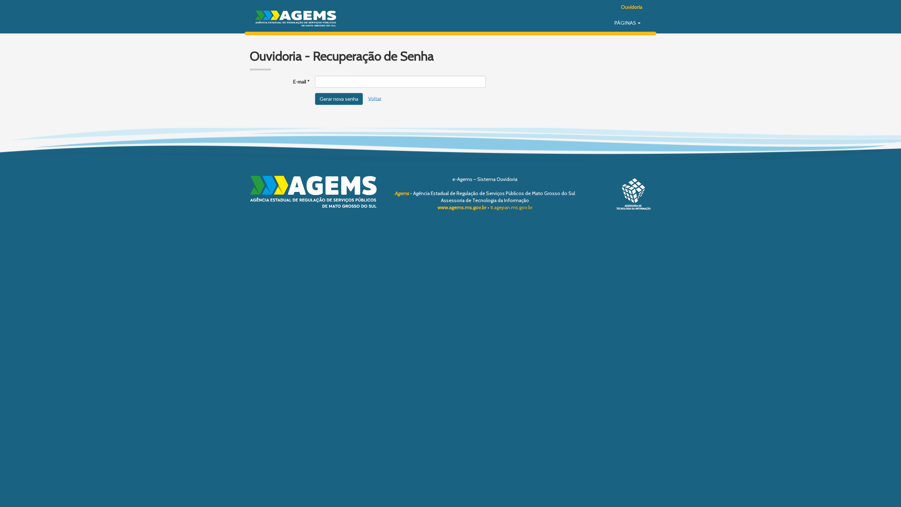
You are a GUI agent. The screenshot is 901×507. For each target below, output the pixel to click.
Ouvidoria (631, 7)
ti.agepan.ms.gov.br (511, 207)
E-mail (299, 81)
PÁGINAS (625, 23)
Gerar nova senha (339, 99)
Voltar (375, 98)
